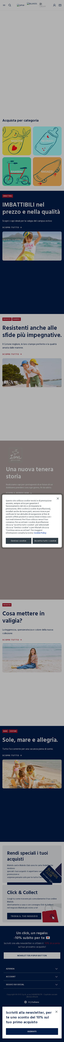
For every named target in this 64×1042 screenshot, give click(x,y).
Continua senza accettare (57, 499)
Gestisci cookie (18, 540)
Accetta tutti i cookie (45, 540)
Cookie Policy (40, 533)
